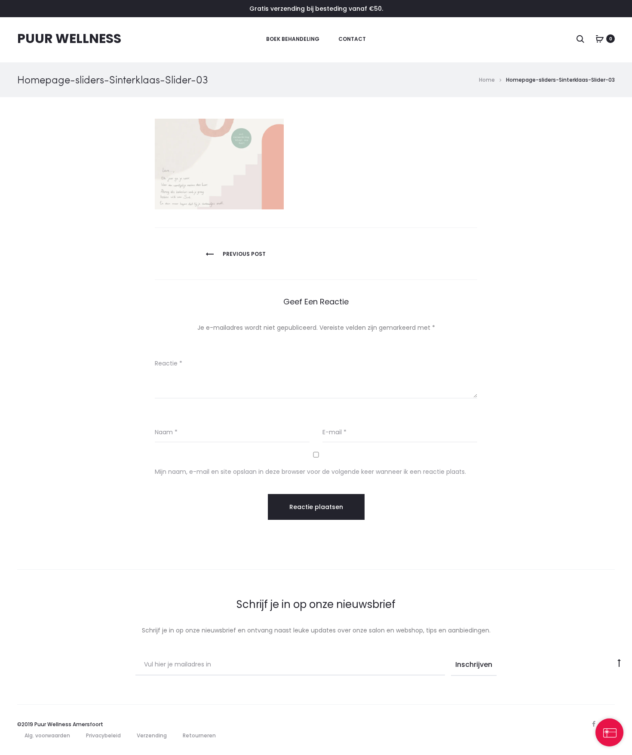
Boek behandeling (292, 39)
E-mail (334, 432)
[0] (599, 38)
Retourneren (199, 735)
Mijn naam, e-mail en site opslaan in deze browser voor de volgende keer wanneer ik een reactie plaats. (310, 471)
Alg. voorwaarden (47, 735)
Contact (352, 39)
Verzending (152, 735)
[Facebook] (593, 724)
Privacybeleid (103, 735)
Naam (166, 432)
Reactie (168, 363)
